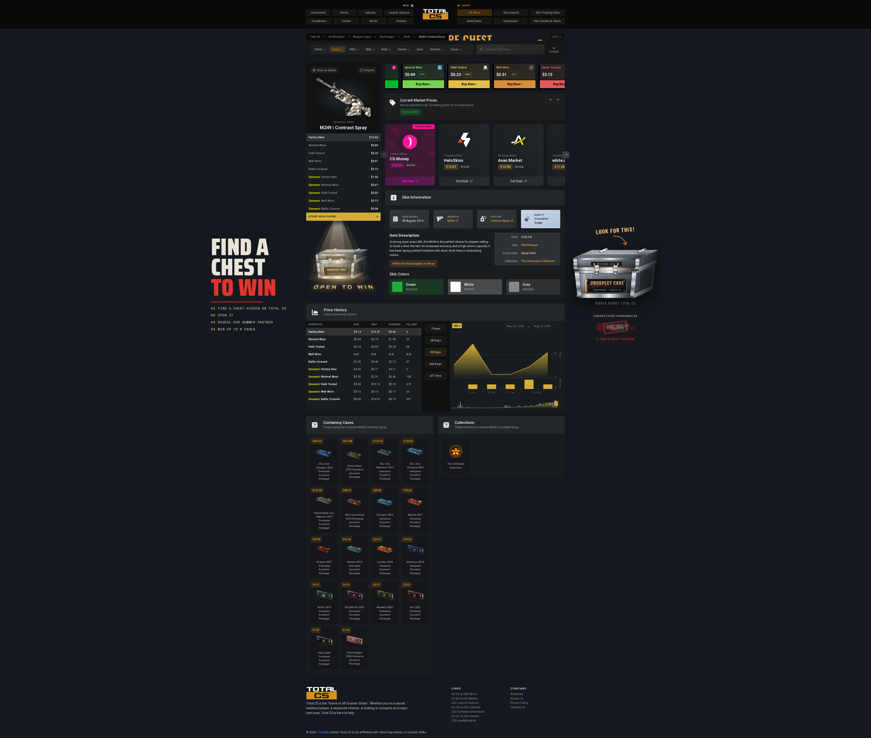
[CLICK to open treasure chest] (343, 256)
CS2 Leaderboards (463, 720)
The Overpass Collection (538, 261)
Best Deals (474, 21)
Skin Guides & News (547, 21)
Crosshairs (319, 21)
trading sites (441, 105)
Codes (346, 21)
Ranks (344, 12)
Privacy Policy (519, 702)
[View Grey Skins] (514, 287)
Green (411, 284)
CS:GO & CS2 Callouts (465, 707)
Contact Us (517, 707)
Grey (526, 284)
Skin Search (511, 12)
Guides (401, 21)
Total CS (315, 36)
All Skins (474, 12)
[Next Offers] (557, 100)
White (469, 284)
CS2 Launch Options (464, 702)
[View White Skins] (455, 287)
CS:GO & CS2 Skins (464, 694)
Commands (318, 12)
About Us (516, 698)
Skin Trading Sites (548, 12)
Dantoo (322, 732)
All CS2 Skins (336, 36)
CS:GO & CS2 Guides (465, 716)
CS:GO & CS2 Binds (464, 698)
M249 (407, 36)
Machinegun (387, 36)
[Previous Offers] (551, 100)
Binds (373, 21)
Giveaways (510, 21)
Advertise (516, 694)
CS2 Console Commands (467, 711)
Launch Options (399, 12)
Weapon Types (362, 36)
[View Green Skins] (397, 287)
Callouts (370, 12)
